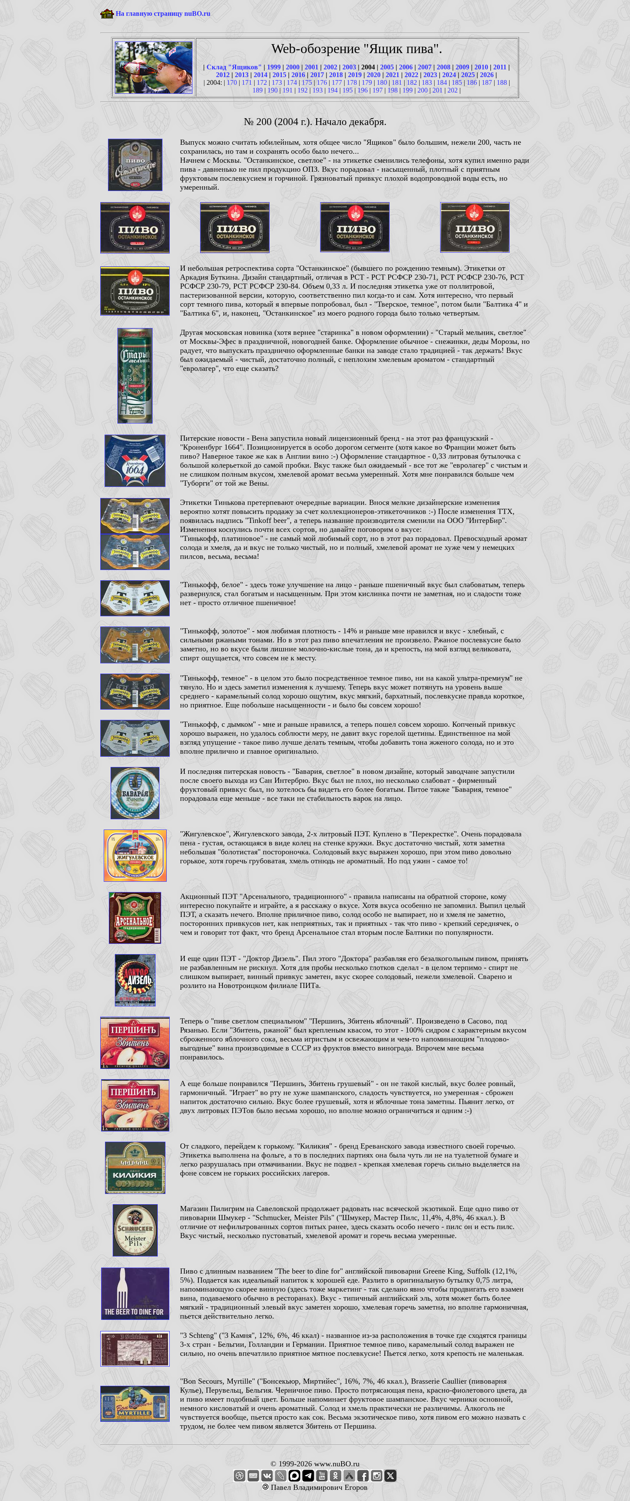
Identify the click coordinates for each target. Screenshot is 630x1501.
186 (472, 82)
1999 (274, 67)
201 (437, 90)
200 (422, 90)
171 (247, 82)
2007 (425, 67)
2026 (487, 74)
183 (427, 82)
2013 (242, 74)
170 (232, 82)
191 (287, 90)
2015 (279, 74)
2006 (406, 67)
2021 (392, 74)
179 (367, 82)
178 (352, 82)
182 (412, 82)
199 (407, 90)
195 (347, 90)
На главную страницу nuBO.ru (163, 13)
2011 (500, 67)
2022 (411, 74)
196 (362, 90)
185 (457, 82)
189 (257, 90)
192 (302, 90)
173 (277, 82)
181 (397, 82)
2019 (355, 74)
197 (377, 90)
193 (317, 90)
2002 (330, 67)
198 (392, 90)
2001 (311, 67)
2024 (449, 74)
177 (337, 82)
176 (322, 82)
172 (262, 82)
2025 (468, 74)
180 (382, 82)
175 (307, 82)
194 (332, 90)
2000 (293, 67)
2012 (223, 74)
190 (272, 90)
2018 (336, 74)
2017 (317, 74)
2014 (260, 74)
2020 (374, 74)
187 (487, 82)
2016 (298, 74)
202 (452, 90)
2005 (387, 67)
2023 (430, 74)
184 (442, 82)
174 (292, 82)
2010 (481, 67)
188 (502, 82)
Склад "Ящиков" (234, 67)
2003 (349, 67)
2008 (443, 67)
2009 (462, 67)
